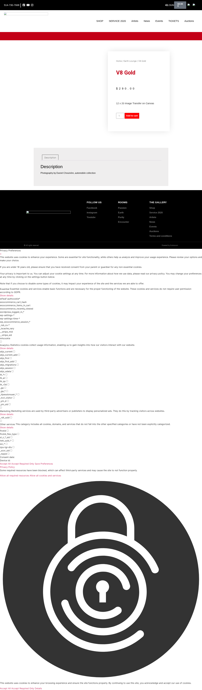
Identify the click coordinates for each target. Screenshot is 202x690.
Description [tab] (50, 157)
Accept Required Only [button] (22, 463)
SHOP (99, 21)
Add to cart (132, 116)
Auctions (189, 21)
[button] (101, 579)
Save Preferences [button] (44, 463)
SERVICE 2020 (117, 21)
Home (119, 61)
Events (159, 21)
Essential (4, 289)
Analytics (4, 345)
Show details (6, 295)
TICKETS (173, 21)
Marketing (5, 411)
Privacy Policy (7, 467)
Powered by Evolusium (170, 245)
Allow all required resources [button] (14, 475)
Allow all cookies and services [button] (45, 475)
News (147, 21)
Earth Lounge (130, 61)
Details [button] (38, 688)
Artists (134, 21)
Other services (7, 424)
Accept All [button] (5, 463)
